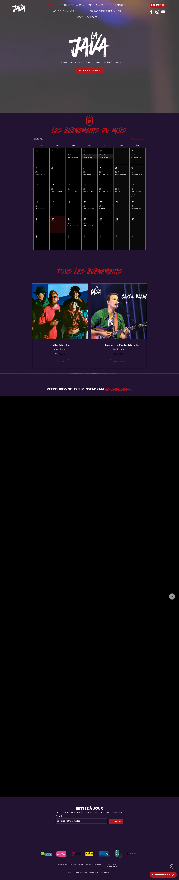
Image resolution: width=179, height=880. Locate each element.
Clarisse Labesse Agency (100, 872)
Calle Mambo (60, 345)
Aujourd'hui (138, 139)
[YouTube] (163, 11)
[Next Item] (172, 596)
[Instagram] (157, 11)
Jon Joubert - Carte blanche (119, 345)
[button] (41, 156)
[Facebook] (151, 11)
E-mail (59, 816)
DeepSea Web (84, 872)
